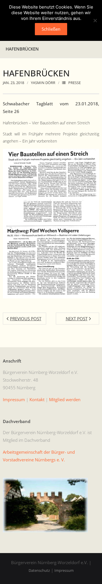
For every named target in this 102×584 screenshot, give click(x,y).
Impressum (64, 570)
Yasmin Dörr (43, 82)
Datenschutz (39, 570)
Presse (74, 82)
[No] (95, 20)
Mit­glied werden (64, 399)
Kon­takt (36, 399)
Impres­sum (14, 399)
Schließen (51, 29)
